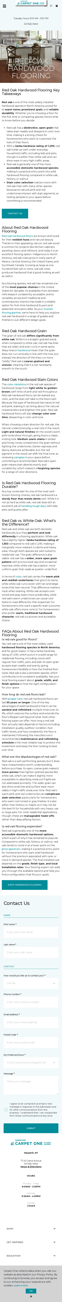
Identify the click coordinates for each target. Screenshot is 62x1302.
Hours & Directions (31, 1166)
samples (19, 457)
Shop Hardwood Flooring (25, 884)
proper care (15, 698)
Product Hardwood (17, 39)
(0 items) (57, 6)
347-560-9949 (31, 24)
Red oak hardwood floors (17, 236)
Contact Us (15, 213)
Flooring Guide (27, 35)
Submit (31, 1128)
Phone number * (12, 994)
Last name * (10, 945)
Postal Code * (11, 1035)
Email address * (12, 1014)
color (18, 576)
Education (13, 1255)
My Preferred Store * (14, 1055)
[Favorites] (51, 6)
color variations (16, 384)
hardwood (24, 350)
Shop (10, 1228)
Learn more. (21, 1285)
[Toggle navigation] (4, 6)
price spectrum (11, 849)
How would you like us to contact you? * (24, 976)
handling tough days (33, 506)
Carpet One (8, 35)
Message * (9, 1074)
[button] (45, 6)
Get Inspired (15, 1242)
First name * (10, 924)
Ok (31, 1291)
